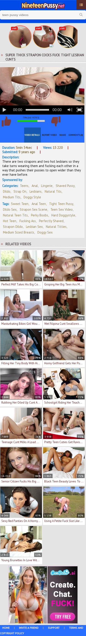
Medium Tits (11, 197)
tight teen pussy (61, 204)
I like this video (6, 121)
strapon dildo (13, 226)
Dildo (6, 191)
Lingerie (47, 186)
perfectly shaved (51, 221)
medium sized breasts (18, 232)
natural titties (56, 226)
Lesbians (36, 191)
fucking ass (27, 221)
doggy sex (45, 232)
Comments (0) (76, 134)
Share (62, 134)
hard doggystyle (63, 215)
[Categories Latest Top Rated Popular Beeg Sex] (81, 5)
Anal (35, 186)
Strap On (20, 191)
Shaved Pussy (65, 186)
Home (6, 627)
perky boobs (39, 215)
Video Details (32, 134)
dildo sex (10, 209)
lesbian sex (34, 226)
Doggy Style (32, 197)
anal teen (39, 204)
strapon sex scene (33, 209)
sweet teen (19, 204)
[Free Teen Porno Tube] (43, 5)
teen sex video (61, 209)
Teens (24, 186)
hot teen (9, 221)
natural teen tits (15, 215)
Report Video (49, 134)
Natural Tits (53, 191)
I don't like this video (56, 121)
